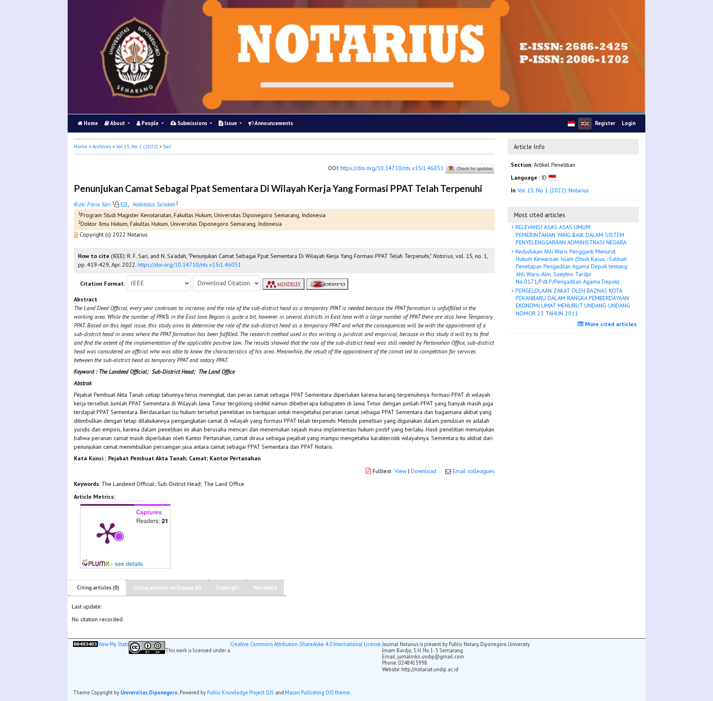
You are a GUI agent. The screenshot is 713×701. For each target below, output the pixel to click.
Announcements (273, 123)
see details (129, 563)
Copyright (227, 587)
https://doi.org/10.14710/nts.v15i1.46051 (392, 168)
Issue (230, 123)
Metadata (265, 587)
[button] (77, 234)
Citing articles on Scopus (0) (167, 587)
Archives (101, 146)
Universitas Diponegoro (149, 692)
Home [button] (80, 146)
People (150, 123)
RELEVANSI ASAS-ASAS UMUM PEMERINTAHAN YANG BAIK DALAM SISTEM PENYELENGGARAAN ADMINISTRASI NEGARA (570, 234)
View (400, 471)
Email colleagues (474, 471)
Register (605, 123)
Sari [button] (167, 146)
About (117, 123)
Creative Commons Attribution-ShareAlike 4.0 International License (305, 644)
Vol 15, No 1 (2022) (137, 146)
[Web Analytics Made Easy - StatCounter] (85, 663)
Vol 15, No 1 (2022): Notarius (553, 190)
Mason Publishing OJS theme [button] (317, 692)
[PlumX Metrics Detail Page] (107, 532)
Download (423, 471)
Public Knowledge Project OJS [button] (240, 692)
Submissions (192, 123)
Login (628, 123)
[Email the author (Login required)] (123, 204)
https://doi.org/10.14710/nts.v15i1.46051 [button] (189, 264)
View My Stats (113, 644)
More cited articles (610, 324)
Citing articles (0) (98, 587)
